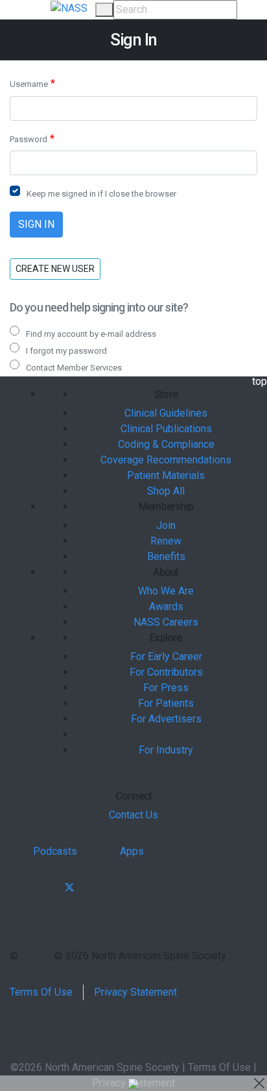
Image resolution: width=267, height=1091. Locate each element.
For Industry (166, 750)
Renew (165, 541)
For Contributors (166, 672)
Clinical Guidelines (165, 413)
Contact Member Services (74, 368)
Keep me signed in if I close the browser (101, 194)
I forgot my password (66, 351)
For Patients (166, 703)
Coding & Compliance (166, 444)
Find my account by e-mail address (91, 334)
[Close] (259, 1083)
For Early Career (166, 656)
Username (29, 84)
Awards (166, 606)
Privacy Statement (135, 992)
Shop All (166, 491)
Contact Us (133, 815)
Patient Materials (166, 475)
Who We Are (166, 591)
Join (166, 525)
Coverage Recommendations (165, 460)
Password (28, 139)
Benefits (166, 556)
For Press (166, 687)
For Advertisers (166, 719)
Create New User (55, 269)
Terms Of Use (41, 992)
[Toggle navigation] (30, 9)
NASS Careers (166, 622)
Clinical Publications (166, 429)
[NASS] (69, 7)
